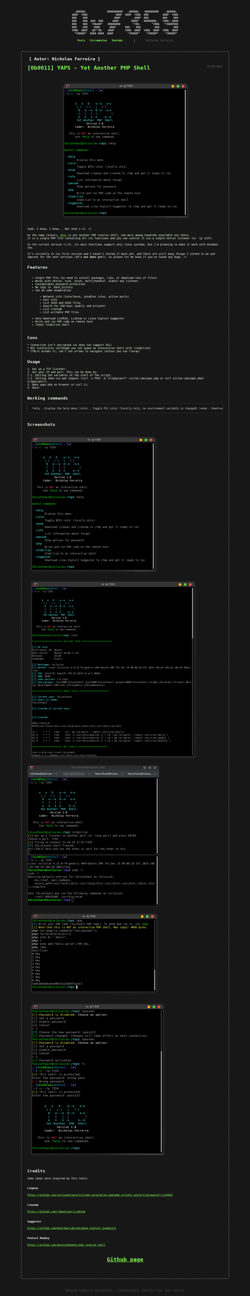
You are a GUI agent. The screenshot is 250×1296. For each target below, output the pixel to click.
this (63, 235)
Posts (81, 40)
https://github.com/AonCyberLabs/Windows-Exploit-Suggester (71, 1228)
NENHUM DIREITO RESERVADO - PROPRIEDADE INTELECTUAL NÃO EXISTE (125, 1290)
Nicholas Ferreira (159, 40)
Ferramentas (98, 40)
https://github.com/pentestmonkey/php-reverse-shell (66, 1244)
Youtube (117, 40)
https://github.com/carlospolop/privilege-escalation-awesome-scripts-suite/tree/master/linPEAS (100, 1195)
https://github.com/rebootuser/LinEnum (56, 1211)
